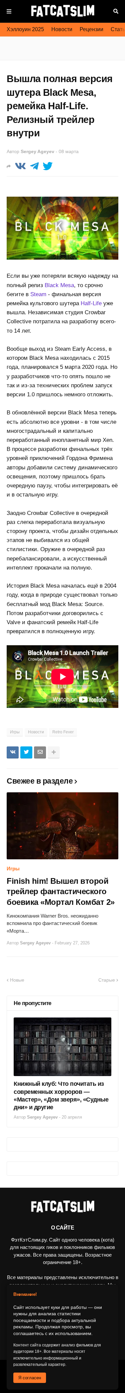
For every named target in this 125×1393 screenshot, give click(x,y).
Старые (106, 980)
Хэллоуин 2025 (25, 29)
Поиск (116, 11)
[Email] (40, 752)
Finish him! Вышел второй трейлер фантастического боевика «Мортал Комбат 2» (61, 891)
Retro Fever (63, 732)
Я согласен (29, 1377)
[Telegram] (34, 166)
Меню (9, 11)
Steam (38, 294)
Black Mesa (59, 285)
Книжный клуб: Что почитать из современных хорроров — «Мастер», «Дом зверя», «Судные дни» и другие (61, 1095)
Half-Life (91, 303)
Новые (17, 980)
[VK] (20, 166)
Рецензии (91, 29)
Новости (61, 29)
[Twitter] (48, 166)
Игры (15, 732)
